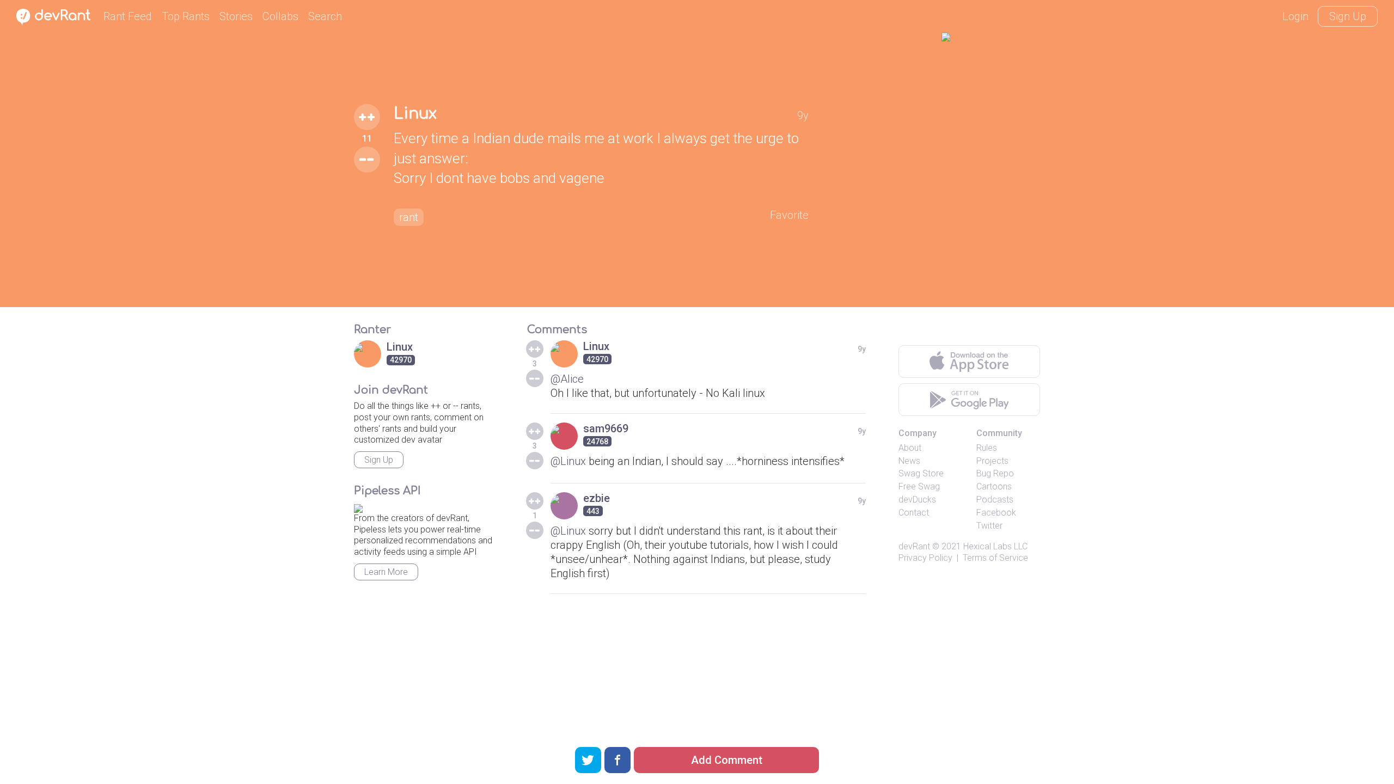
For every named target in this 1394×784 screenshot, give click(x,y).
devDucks (917, 499)
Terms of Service (995, 558)
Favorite (789, 215)
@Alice (567, 378)
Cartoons (994, 486)
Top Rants (186, 16)
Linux (415, 113)
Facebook (996, 512)
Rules (986, 448)
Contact (913, 512)
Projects (992, 461)
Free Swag (919, 486)
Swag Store (921, 473)
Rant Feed (127, 16)
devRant (914, 546)
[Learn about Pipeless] (358, 506)
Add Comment (726, 760)
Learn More (386, 572)
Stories (236, 16)
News (909, 461)
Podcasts (994, 499)
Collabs (280, 16)
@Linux (568, 461)
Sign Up (1347, 16)
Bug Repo (995, 473)
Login (1295, 16)
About (909, 448)
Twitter (989, 525)
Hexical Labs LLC (995, 546)
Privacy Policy (925, 558)
